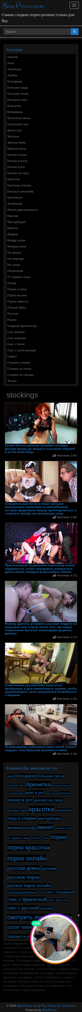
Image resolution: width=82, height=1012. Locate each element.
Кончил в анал (17, 154)
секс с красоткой (58, 900)
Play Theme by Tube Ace (57, 1005)
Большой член (17, 99)
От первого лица (18, 277)
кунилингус (64, 810)
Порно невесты (17, 301)
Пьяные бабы (16, 307)
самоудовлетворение (22, 892)
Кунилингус (15, 197)
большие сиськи (51, 776)
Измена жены (16, 148)
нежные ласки (63, 828)
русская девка (23, 868)
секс (41, 892)
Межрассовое (16, 246)
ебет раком (52, 793)
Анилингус (14, 69)
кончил (65, 793)
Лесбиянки (14, 203)
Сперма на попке (19, 368)
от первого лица (18, 838)
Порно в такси (17, 289)
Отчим (11, 283)
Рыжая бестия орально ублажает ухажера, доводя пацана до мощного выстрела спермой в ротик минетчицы (40, 449)
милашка (15, 827)
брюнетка (38, 784)
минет (45, 827)
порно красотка (28, 847)
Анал (10, 63)
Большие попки (18, 93)
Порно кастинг (17, 295)
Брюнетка (14, 105)
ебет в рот (35, 793)
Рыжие (12, 319)
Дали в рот (14, 130)
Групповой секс (18, 124)
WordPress (49, 1010)
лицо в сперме (21, 818)
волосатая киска (61, 785)
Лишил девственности (22, 209)
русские (49, 868)
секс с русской (22, 908)
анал (11, 776)
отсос (36, 838)
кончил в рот (19, 800)
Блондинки (14, 81)
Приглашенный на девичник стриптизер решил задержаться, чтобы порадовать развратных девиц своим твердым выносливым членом (40, 568)
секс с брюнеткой (26, 899)
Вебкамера (15, 112)
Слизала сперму (18, 362)
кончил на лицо (48, 800)
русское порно (23, 877)
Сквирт (12, 356)
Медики (12, 234)
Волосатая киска (18, 118)
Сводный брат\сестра (22, 325)
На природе (15, 258)
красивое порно (17, 810)
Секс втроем (16, 332)
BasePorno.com (23, 6)
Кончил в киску (17, 160)
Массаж (12, 215)
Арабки (12, 75)
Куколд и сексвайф (20, 191)
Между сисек (16, 240)
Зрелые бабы (16, 142)
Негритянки (15, 270)
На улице (13, 264)
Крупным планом (19, 185)
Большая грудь (17, 87)
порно (59, 837)
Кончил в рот (16, 167)
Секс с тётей (16, 344)
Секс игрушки (16, 338)
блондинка (26, 776)
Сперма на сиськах (20, 374)
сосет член (19, 927)
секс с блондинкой (60, 892)
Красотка (13, 179)
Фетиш (12, 381)
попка (45, 838)
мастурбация (49, 818)
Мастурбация (16, 222)
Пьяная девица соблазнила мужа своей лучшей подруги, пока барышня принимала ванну (40, 748)
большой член (15, 785)
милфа (30, 828)
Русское (12, 313)
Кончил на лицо (18, 173)
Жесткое (13, 136)
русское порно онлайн (29, 885)
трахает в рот (20, 936)
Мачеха (12, 228)
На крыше (14, 252)
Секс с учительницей (21, 350)
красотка (41, 809)
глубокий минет (15, 793)
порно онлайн (26, 858)
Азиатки (12, 57)
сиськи (46, 908)
